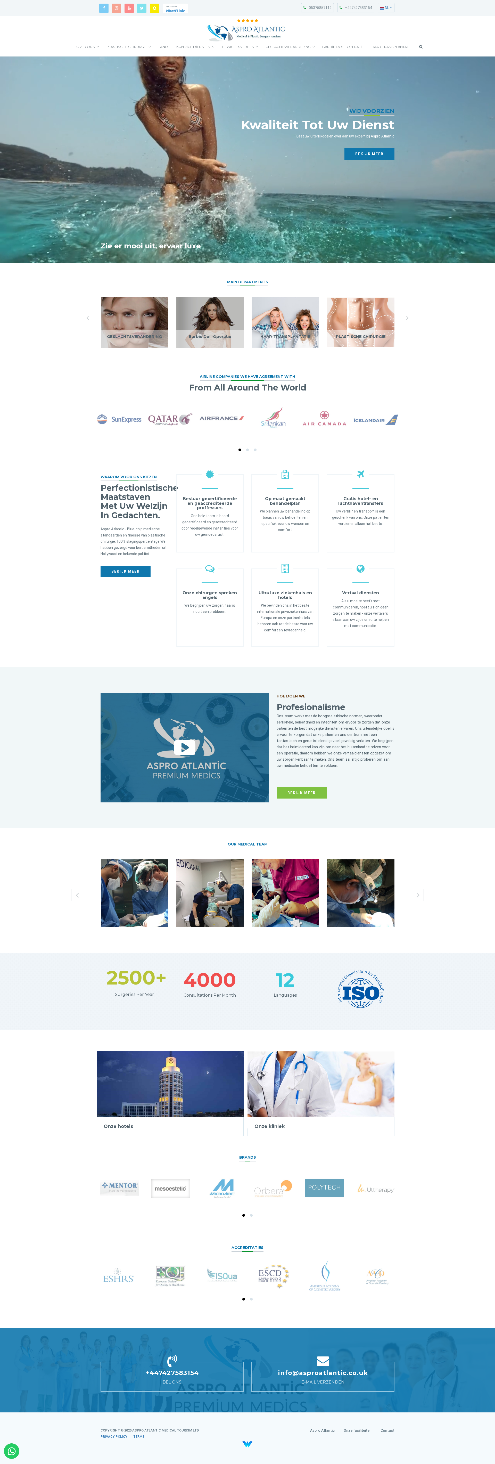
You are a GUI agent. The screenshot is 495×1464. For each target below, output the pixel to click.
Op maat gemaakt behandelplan (285, 501)
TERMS (139, 1436)
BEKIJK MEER (369, 154)
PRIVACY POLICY (114, 1436)
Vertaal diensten (360, 592)
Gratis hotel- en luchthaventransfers (360, 501)
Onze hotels (118, 1126)
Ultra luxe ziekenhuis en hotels (285, 595)
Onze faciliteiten (358, 1430)
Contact (387, 1430)
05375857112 (320, 8)
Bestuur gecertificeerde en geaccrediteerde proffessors (210, 503)
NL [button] (387, 8)
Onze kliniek (269, 1126)
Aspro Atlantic (322, 1430)
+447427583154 (358, 8)
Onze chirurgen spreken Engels (210, 595)
